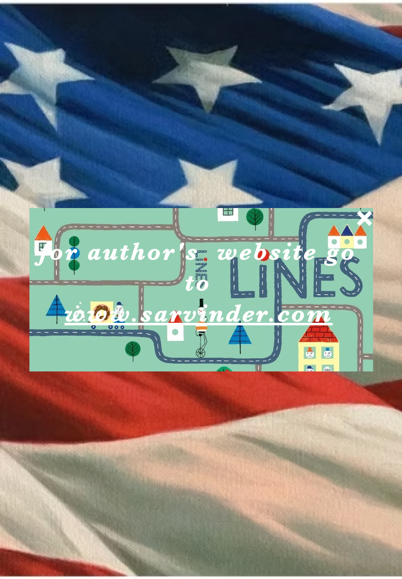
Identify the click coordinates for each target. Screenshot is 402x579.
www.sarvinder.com (199, 313)
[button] (364, 218)
